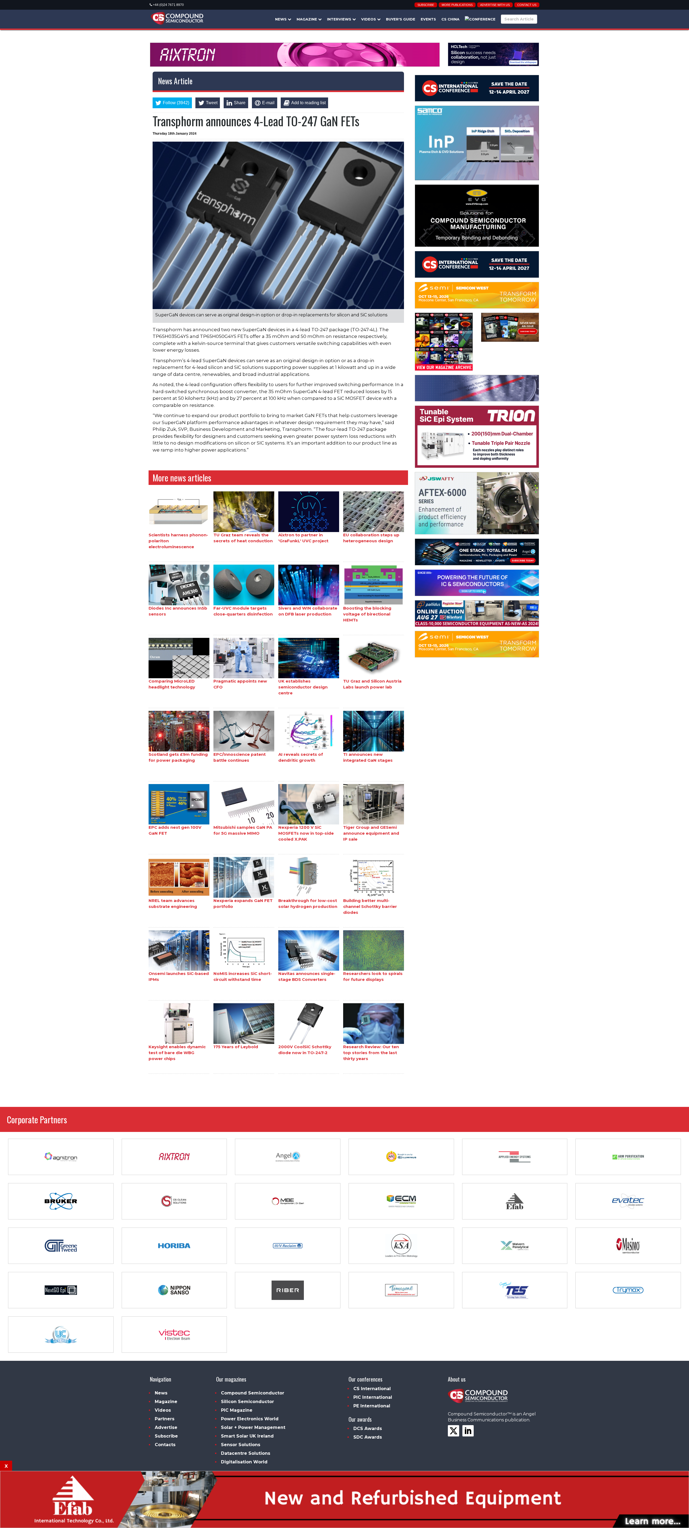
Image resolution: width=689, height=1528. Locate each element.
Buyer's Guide (400, 19)
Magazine (307, 19)
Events (428, 19)
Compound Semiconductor (252, 1393)
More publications (457, 4)
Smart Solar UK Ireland (247, 1436)
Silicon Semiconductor (247, 1401)
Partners (164, 1418)
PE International (371, 1405)
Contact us (526, 4)
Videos (369, 19)
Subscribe (425, 4)
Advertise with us (495, 4)
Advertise (166, 1427)
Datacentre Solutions (245, 1453)
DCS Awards (367, 1428)
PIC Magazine (236, 1410)
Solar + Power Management (253, 1427)
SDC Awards (367, 1437)
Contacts (165, 1444)
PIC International (372, 1397)
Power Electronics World (250, 1418)
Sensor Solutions (240, 1444)
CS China (450, 19)
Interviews (339, 19)
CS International (372, 1388)
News (281, 19)
